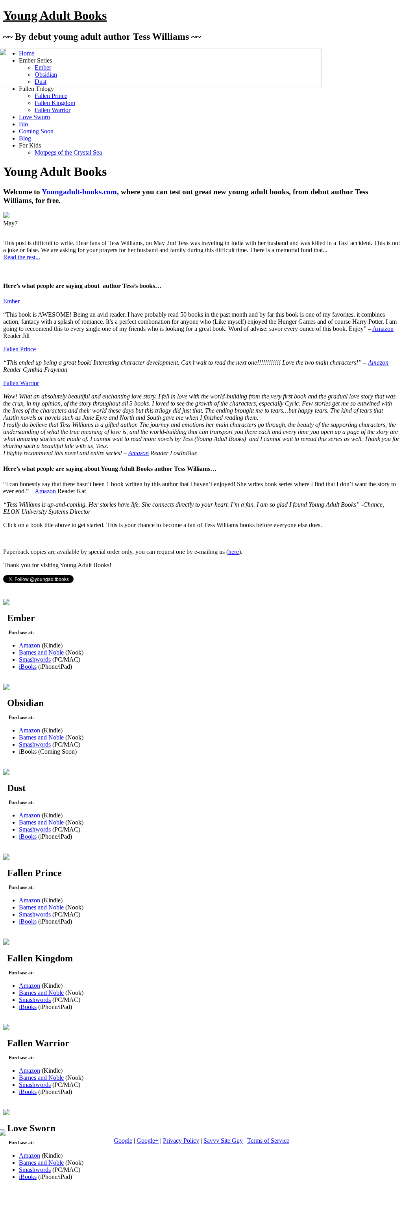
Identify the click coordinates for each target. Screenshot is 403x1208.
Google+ (148, 1140)
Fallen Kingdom (55, 103)
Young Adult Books (55, 15)
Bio (23, 124)
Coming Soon (36, 131)
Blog (25, 138)
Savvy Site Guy (223, 1140)
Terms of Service (268, 1140)
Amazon (383, 328)
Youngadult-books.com (79, 192)
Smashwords (35, 659)
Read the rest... (21, 257)
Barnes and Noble (41, 652)
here (233, 551)
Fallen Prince (51, 95)
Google (123, 1140)
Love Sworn (34, 117)
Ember (11, 301)
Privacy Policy (181, 1140)
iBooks (28, 666)
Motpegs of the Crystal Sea (68, 152)
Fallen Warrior (52, 110)
